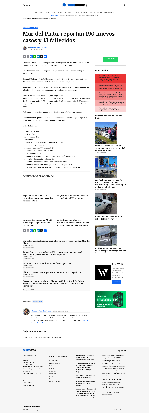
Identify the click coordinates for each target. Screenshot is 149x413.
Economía (84, 12)
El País (60, 12)
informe (109, 373)
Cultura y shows (109, 12)
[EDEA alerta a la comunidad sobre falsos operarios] (106, 204)
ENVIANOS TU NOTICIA (111, 59)
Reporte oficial (37, 301)
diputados (118, 360)
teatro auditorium (113, 390)
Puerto (99, 12)
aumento (118, 355)
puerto (112, 387)
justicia (109, 375)
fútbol (104, 368)
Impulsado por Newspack (119, 410)
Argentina (113, 355)
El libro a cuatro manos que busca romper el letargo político (52, 272)
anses (108, 355)
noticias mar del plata (113, 382)
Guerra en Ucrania (106, 370)
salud (116, 387)
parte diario (105, 384)
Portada (35, 27)
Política (92, 12)
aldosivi (104, 355)
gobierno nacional (113, 368)
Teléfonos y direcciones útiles (68, 15)
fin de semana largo (120, 366)
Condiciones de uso (28, 385)
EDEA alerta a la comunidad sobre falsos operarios (47, 263)
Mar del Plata (39, 12)
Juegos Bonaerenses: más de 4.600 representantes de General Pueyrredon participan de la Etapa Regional (52, 253)
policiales (116, 384)
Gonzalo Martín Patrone (38, 47)
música (104, 382)
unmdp (113, 392)
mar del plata (110, 379)
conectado (39, 337)
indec (123, 370)
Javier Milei (105, 375)
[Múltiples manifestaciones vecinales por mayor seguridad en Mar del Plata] (106, 133)
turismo (105, 392)
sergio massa (105, 390)
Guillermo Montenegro (116, 370)
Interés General (50, 12)
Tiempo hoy (120, 390)
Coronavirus (27, 27)
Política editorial (27, 382)
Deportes (76, 12)
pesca (110, 384)
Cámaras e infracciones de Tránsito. (88, 15)
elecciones (112, 366)
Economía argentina (116, 363)
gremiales (121, 368)
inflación (104, 373)
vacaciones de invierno (107, 394)
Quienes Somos (27, 380)
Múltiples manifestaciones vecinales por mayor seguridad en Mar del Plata (56, 242)
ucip (110, 392)
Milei (120, 379)
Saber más (117, 281)
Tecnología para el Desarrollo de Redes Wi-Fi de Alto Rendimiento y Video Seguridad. (118, 273)
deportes (111, 360)
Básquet (122, 355)
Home (24, 18)
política (106, 387)
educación (105, 366)
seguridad (121, 387)
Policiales (67, 12)
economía (106, 363)
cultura (104, 360)
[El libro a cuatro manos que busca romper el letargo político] (106, 236)
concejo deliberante (107, 358)
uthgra (117, 392)
